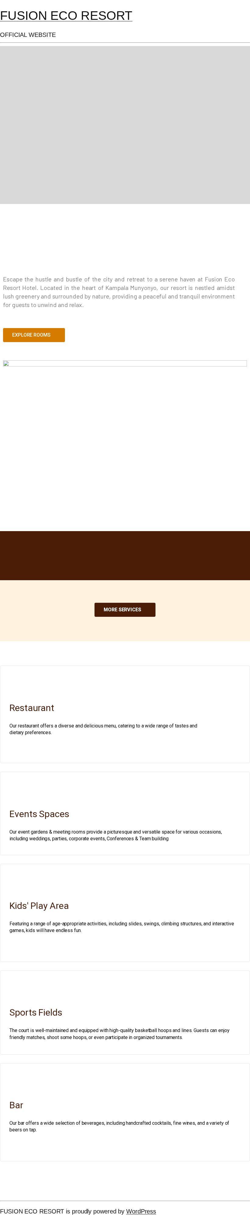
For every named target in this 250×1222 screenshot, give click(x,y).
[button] (34, 335)
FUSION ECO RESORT (66, 16)
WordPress (141, 1211)
